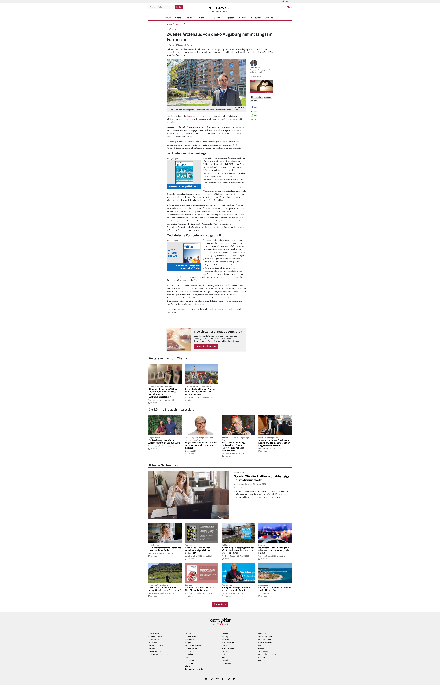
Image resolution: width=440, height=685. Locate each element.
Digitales (230, 17)
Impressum (189, 663)
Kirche (178, 17)
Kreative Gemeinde (265, 642)
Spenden (261, 660)
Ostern (224, 645)
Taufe (224, 654)
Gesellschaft (214, 17)
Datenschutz (189, 660)
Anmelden (288, 1)
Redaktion (189, 654)
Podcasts (151, 648)
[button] (170, 45)
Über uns (188, 666)
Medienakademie (264, 639)
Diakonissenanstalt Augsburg (199, 116)
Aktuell (168, 17)
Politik (189, 17)
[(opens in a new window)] (206, 679)
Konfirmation (226, 657)
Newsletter (256, 17)
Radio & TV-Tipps (154, 651)
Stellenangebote (191, 648)
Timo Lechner (255, 67)
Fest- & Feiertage (228, 642)
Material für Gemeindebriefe (268, 654)
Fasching (225, 636)
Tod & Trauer (226, 663)
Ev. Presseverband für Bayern (195, 669)
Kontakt (188, 651)
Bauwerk (254, 100)
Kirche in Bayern (154, 639)
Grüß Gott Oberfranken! (156, 636)
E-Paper (188, 642)
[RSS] (234, 679)
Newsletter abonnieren (206, 346)
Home (169, 24)
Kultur (201, 17)
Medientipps (152, 642)
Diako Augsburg (257, 97)
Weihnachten (226, 651)
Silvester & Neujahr (229, 648)
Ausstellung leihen (265, 636)
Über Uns (269, 17)
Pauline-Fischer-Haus (185, 277)
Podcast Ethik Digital (156, 645)
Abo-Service (189, 639)
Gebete (261, 648)
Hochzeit (225, 660)
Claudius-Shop (190, 636)
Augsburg (267, 97)
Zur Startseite (220, 604)
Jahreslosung (263, 651)
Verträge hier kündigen (193, 645)
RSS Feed (261, 657)
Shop (289, 7)
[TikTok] (223, 679)
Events (260, 645)
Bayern (242, 17)
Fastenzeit (225, 639)
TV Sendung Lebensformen (158, 654)
